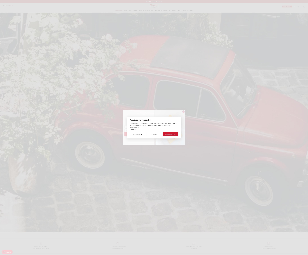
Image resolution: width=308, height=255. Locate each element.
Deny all (154, 134)
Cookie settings (137, 134)
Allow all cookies (170, 134)
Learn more (133, 129)
